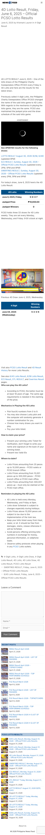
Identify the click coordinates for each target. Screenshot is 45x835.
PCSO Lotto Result (18, 367)
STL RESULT (18, 379)
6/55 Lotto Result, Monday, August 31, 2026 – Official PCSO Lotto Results (24, 740)
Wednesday (37, 297)
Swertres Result (36, 379)
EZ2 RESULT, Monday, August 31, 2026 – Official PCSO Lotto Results (25, 773)
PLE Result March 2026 (18, 682)
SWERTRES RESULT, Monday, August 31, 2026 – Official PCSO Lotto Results (25, 764)
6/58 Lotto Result (35, 376)
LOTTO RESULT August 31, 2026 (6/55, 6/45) (25, 789)
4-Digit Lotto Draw (25, 557)
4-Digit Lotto (10, 557)
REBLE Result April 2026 (19, 649)
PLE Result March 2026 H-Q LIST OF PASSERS (24, 724)
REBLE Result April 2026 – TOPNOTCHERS (19, 666)
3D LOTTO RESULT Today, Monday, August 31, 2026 (23, 797)
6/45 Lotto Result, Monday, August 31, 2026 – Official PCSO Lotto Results (24, 748)
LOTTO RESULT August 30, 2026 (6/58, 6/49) (22, 156)
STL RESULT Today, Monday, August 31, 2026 (25, 781)
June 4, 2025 (24, 297)
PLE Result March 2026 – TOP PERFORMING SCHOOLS (21, 707)
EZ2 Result (6, 379)
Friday (36, 85)
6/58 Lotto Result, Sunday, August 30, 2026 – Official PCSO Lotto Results (24, 814)
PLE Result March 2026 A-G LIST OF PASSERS (24, 716)
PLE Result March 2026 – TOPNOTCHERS (26, 698)
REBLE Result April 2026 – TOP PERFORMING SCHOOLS (21, 675)
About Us (22, 826)
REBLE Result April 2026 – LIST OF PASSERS (23, 658)
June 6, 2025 (25, 79)
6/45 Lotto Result (18, 376)
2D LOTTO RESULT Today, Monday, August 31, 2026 (23, 806)
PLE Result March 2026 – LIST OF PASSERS (22, 691)
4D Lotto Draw (29, 560)
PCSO (16, 546)
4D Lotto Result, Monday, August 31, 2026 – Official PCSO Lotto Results (26, 756)
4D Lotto (18, 560)
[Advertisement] (22, 54)
